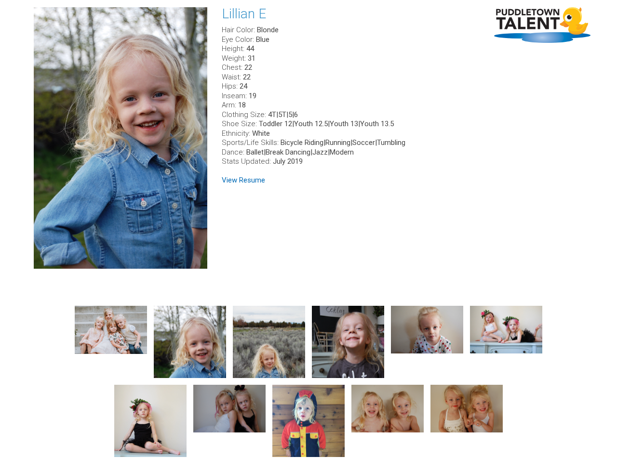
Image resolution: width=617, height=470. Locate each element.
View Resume (243, 180)
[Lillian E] (120, 138)
